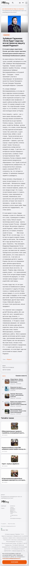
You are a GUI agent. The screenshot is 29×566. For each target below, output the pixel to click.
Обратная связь (11, 523)
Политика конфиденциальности (8, 526)
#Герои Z (9, 359)
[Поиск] (12, 2)
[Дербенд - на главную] (8, 2)
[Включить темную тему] (16, 2)
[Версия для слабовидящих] (20, 2)
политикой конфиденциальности (11, 558)
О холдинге (3, 523)
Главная (2, 508)
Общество (6, 35)
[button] (26, 2)
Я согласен (14, 562)
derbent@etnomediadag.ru (15, 518)
